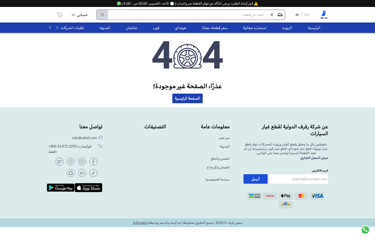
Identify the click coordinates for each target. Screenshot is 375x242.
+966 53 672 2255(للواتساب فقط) (70, 149)
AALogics (140, 223)
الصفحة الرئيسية (187, 98)
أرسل (256, 179)
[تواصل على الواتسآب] (365, 232)
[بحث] (102, 14)
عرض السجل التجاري (314, 158)
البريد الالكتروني (320, 170)
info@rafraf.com (84, 138)
